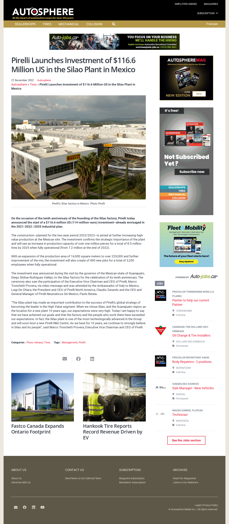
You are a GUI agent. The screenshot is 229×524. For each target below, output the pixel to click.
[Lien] (186, 277)
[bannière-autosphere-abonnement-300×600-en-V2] (186, 214)
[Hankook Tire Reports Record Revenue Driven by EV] (114, 397)
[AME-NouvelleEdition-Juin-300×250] (186, 99)
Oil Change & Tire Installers (191, 335)
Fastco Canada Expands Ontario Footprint (37, 429)
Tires (33, 84)
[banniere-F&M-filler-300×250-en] (186, 266)
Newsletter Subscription (132, 482)
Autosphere (44, 80)
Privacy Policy (210, 505)
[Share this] (79, 358)
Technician (180, 414)
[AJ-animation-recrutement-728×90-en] (114, 49)
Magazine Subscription (132, 478)
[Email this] (65, 358)
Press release (35, 342)
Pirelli (82, 342)
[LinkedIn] (33, 507)
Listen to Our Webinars (185, 482)
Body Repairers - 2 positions (191, 362)
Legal (198, 505)
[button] (217, 13)
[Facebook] (24, 507)
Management (69, 342)
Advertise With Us (21, 482)
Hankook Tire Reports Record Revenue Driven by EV (112, 432)
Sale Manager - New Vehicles (193, 388)
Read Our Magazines (184, 478)
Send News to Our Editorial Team (83, 478)
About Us (16, 478)
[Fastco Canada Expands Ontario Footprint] (42, 397)
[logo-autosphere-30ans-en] (43, 13)
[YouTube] (42, 507)
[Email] (15, 507)
